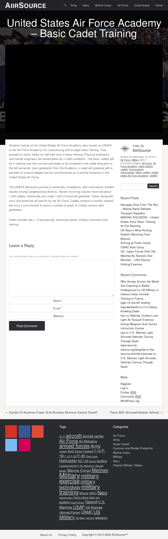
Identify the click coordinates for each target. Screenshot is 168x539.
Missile (83, 493)
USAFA (153, 175)
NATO (93, 493)
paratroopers (66, 497)
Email (57, 308)
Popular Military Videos (127, 465)
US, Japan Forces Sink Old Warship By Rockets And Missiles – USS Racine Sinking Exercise (138, 257)
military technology (77, 484)
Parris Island (81, 497)
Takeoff (91, 502)
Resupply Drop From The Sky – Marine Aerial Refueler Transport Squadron (139, 209)
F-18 (67, 456)
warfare (90, 518)
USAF (79, 507)
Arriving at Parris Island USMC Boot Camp (135, 245)
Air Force (122, 5)
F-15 (97, 450)
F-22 (74, 456)
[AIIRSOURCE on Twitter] (11, 445)
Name (58, 300)
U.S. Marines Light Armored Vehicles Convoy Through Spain (137, 336)
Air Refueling (88, 441)
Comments (131, 396)
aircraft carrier (93, 436)
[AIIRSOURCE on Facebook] (24, 431)
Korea (92, 461)
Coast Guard (141, 5)
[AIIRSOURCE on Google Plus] (38, 431)
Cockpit (88, 451)
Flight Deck (91, 456)
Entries (128, 392)
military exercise (79, 478)
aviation (63, 451)
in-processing (136, 169)
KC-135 (83, 461)
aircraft (74, 435)
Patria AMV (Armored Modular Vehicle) (136, 412)
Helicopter (68, 460)
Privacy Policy (67, 535)
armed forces (74, 445)
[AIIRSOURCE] (25, 5)
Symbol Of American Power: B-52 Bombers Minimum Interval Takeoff (51, 412)
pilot (92, 497)
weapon (101, 517)
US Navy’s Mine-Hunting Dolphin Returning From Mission (136, 234)
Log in (124, 388)
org (122, 332)
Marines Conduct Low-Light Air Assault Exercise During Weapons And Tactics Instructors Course (140, 321)
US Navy (80, 518)
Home (159, 5)
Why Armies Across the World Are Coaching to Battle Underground (140, 285)
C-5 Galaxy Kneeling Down (139, 309)
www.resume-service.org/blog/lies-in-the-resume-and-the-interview (138, 349)
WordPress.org (130, 401)
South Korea (77, 502)
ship (98, 497)
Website (58, 315)
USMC (87, 512)
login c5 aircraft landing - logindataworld (136, 304)
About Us (46, 535)
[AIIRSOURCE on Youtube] (11, 431)
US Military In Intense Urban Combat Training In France (140, 294)
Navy (86, 5)
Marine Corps (103, 5)
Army (74, 5)
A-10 (62, 436)
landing (102, 460)
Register (126, 384)
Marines (100, 470)
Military (135, 159)
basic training (146, 166)
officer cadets (143, 172)
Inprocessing (127, 172)
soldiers (64, 502)
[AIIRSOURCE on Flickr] (24, 445)
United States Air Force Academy (139, 173)
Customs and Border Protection (133, 448)
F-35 (81, 455)
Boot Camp (75, 451)
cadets (124, 169)
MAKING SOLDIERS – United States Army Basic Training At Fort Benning (140, 221)
